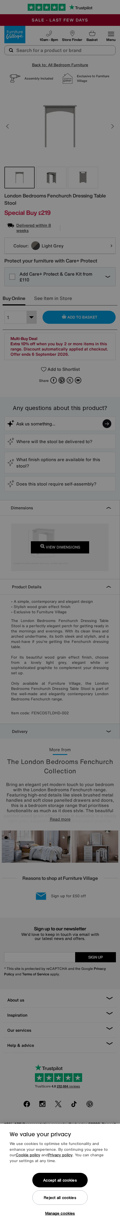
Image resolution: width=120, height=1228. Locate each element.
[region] (60, 1176)
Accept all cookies (60, 1180)
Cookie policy (28, 1155)
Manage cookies (60, 1213)
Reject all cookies (60, 1197)
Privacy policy (60, 1155)
